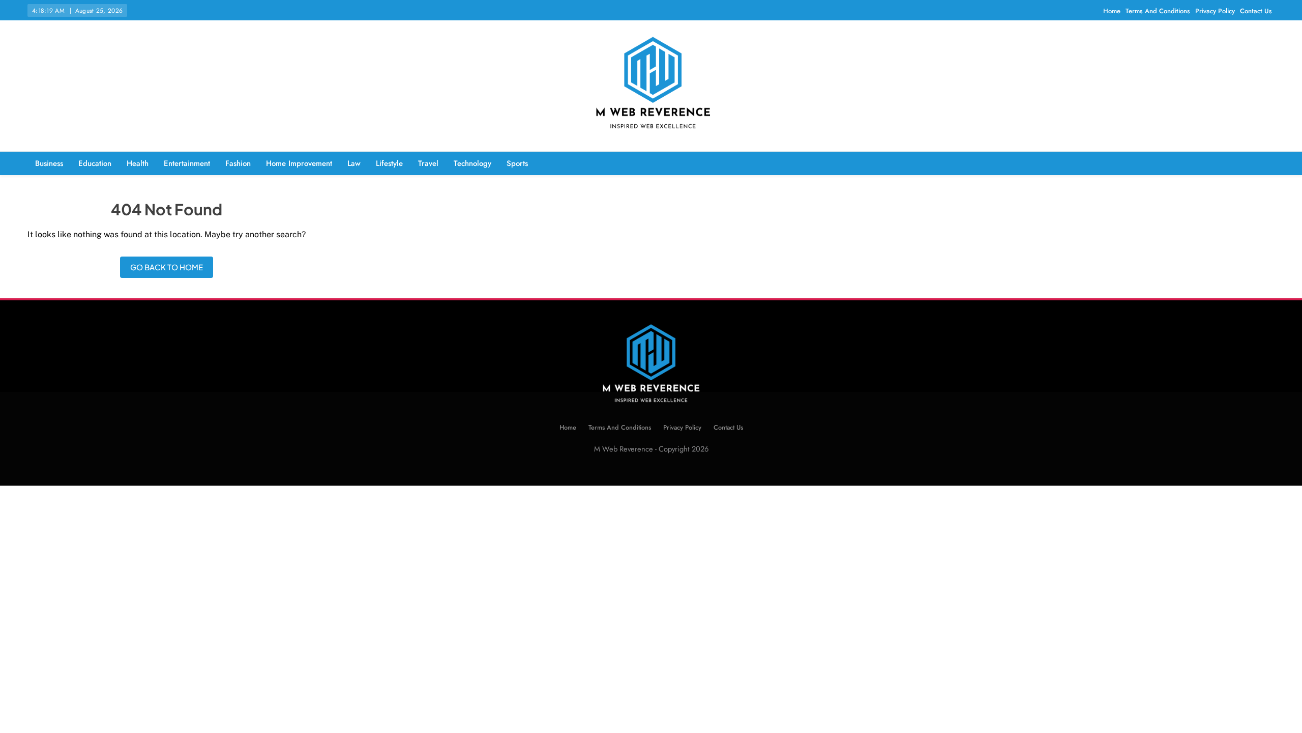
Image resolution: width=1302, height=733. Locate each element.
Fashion (238, 163)
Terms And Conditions (1158, 11)
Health (138, 163)
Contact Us (1256, 11)
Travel (428, 163)
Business (49, 163)
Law (354, 163)
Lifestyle (389, 163)
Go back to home (166, 267)
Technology (472, 163)
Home (1111, 11)
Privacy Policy (1215, 11)
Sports (517, 163)
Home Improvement (299, 163)
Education (94, 163)
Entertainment (187, 163)
